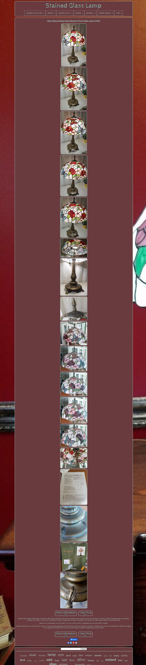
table (49, 659)
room (97, 660)
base (120, 660)
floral (68, 655)
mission (98, 655)
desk (22, 659)
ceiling (35, 661)
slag (102, 661)
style (61, 655)
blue (81, 655)
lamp (52, 654)
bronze (91, 660)
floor (72, 660)
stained (110, 659)
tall (110, 656)
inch (126, 660)
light (64, 659)
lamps (57, 660)
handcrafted (23, 656)
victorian (42, 655)
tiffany (81, 659)
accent (41, 660)
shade (32, 655)
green (106, 656)
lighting (124, 655)
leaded (75, 656)
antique (88, 655)
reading (116, 656)
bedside (29, 660)
